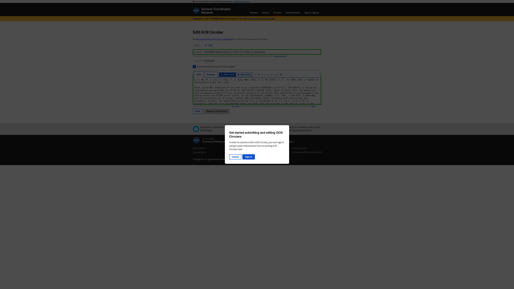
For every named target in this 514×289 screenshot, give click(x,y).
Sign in (248, 156)
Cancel (235, 156)
